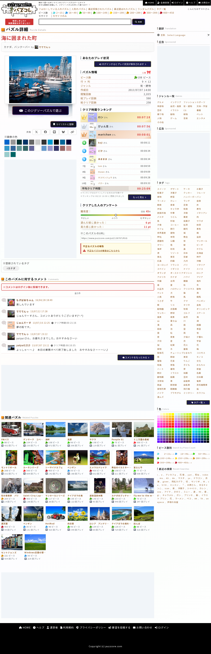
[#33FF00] (190, 429)
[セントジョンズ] (12, 542)
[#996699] (199, 421)
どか (100, 150)
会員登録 (164, 2)
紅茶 (186, 224)
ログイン (178, 2)
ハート (160, 368)
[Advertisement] (40, 182)
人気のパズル (79, 9)
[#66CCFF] (158, 432)
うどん (173, 216)
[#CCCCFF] (176, 417)
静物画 (160, 376)
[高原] (78, 429)
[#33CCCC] (179, 432)
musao (101, 171)
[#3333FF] (176, 439)
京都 (186, 256)
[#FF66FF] (158, 421)
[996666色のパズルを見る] (62, 148)
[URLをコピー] (72, 132)
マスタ (181, 478)
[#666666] (167, 437)
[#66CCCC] (161, 432)
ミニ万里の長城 (141, 439)
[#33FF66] (184, 429)
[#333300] (190, 439)
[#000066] (202, 442)
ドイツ (187, 268)
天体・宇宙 (202, 106)
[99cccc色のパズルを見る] (7, 154)
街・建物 (188, 106)
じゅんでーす (23, 322)
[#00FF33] (205, 429)
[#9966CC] (196, 421)
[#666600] (173, 437)
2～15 (59, 12)
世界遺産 (161, 232)
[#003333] (205, 439)
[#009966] (202, 434)
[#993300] (208, 424)
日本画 (200, 376)
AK (195, 498)
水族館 (173, 308)
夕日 (159, 340)
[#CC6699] (181, 421)
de (173, 478)
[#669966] (167, 434)
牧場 (186, 308)
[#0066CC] (196, 437)
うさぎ (160, 300)
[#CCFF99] (181, 414)
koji (100, 142)
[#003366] (202, 439)
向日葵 (71, 523)
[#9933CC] (196, 424)
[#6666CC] (161, 437)
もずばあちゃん (25, 300)
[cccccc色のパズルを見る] (37, 142)
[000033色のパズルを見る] (68, 142)
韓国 (186, 280)
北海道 (200, 252)
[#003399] (199, 439)
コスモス (201, 352)
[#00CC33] (205, 432)
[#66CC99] (164, 432)
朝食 (159, 204)
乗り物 (160, 114)
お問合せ (205, 2)
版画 (172, 376)
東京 (172, 256)
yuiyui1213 (23, 345)
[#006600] (208, 437)
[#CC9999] (181, 419)
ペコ (189, 498)
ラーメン (161, 200)
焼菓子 (187, 220)
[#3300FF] (176, 442)
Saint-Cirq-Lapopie (33, 495)
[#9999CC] (196, 419)
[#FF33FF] (158, 424)
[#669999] (164, 434)
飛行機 (187, 388)
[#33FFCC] (179, 429)
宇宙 (199, 340)
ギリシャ (188, 272)
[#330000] (190, 442)
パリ (186, 264)
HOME (150, 2)
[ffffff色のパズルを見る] (37, 148)
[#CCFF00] (190, 414)
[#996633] (205, 421)
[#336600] (190, 437)
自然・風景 (175, 106)
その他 (160, 122)
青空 (199, 328)
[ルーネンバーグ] (33, 457)
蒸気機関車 (202, 384)
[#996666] (202, 421)
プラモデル (175, 392)
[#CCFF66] (184, 414)
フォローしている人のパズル (54, 9)
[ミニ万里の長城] (144, 429)
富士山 (173, 320)
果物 (159, 196)
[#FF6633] (170, 421)
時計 (159, 372)
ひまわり (188, 352)
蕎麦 (186, 216)
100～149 (101, 12)
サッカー (161, 312)
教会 (186, 236)
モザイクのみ (60, 15)
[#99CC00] (208, 417)
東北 (159, 256)
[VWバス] (11, 429)
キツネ (187, 304)
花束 (172, 360)
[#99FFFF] (193, 414)
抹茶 (199, 224)
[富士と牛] (144, 457)
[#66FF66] (167, 429)
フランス (174, 264)
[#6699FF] (158, 434)
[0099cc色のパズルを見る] (50, 142)
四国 (172, 260)
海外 (199, 280)
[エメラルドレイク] (100, 457)
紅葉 (172, 344)
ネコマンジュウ (105, 177)
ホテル (200, 248)
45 (200, 491)
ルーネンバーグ (31, 467)
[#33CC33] (187, 432)
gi (158, 495)
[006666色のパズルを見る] (13, 154)
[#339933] (187, 434)
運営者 (53, 627)
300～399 (152, 12)
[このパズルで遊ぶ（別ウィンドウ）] (40, 86)
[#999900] (208, 419)
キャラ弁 (174, 208)
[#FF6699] (164, 421)
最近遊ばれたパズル (124, 9)
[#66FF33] (170, 429)
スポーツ (201, 102)
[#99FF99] (199, 414)
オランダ (161, 272)
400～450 (168, 12)
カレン (203, 488)
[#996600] (208, 421)
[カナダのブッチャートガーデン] (122, 485)
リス (172, 304)
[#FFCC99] (164, 417)
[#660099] (164, 442)
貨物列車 (161, 388)
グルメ (160, 102)
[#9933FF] (193, 424)
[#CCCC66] (184, 417)
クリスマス (189, 288)
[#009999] (199, 434)
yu (189, 478)
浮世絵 (160, 381)
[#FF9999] (164, 419)
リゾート (174, 252)
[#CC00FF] (176, 426)
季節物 (160, 106)
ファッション (190, 102)
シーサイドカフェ (54, 467)
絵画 (186, 372)
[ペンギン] (78, 457)
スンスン (174, 484)
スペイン (161, 268)
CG (185, 110)
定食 (186, 204)
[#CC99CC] (179, 419)
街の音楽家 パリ (10, 495)
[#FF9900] (173, 419)
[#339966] (184, 434)
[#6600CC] (161, 442)
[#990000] (208, 426)
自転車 (187, 384)
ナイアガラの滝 (75, 495)
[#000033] (205, 442)
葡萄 (159, 360)
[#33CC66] (184, 432)
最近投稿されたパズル (100, 9)
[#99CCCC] (196, 417)
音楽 (186, 118)
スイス (200, 268)
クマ (186, 300)
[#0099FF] (193, 434)
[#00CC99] (199, 432)
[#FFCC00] (173, 417)
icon (167, 488)
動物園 (160, 308)
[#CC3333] (187, 424)
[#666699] (164, 437)
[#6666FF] (158, 437)
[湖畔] (55, 429)
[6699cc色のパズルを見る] (44, 148)
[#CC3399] (181, 424)
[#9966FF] (193, 421)
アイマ (167, 491)
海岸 (159, 248)
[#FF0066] (167, 426)
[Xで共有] (37, 132)
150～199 (118, 12)
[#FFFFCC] (161, 414)
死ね (197, 474)
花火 (186, 344)
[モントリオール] (11, 457)
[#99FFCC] (196, 414)
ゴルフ (187, 312)
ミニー (187, 491)
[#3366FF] (176, 437)
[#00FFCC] (196, 429)
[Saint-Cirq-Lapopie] (33, 485)
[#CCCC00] (190, 417)
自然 (186, 316)
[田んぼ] (144, 513)
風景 (159, 316)
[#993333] (205, 424)
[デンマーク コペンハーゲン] (33, 429)
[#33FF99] (181, 429)
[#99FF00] (208, 414)
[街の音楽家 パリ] (11, 485)
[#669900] (173, 434)
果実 (186, 356)
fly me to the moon (144, 495)
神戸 (199, 256)
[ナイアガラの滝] (78, 485)
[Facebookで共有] (46, 132)
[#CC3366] (184, 424)
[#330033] (187, 442)
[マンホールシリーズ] (55, 485)
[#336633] (187, 437)
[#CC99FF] (176, 419)
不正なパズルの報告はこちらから (103, 250)
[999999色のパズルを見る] (13, 142)
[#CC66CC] (179, 421)
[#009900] (208, 434)
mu (161, 478)
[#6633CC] (161, 439)
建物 (172, 232)
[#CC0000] (190, 426)
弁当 (159, 208)
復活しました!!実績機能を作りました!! (19, 21)
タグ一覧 (161, 9)
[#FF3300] (173, 424)
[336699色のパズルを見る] (13, 148)
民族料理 (161, 212)
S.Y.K (164, 484)
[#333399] (181, 439)
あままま (102, 159)
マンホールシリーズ (55, 495)
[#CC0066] (184, 426)
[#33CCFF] (176, 432)
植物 (186, 114)
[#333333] (187, 439)
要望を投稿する (121, 627)
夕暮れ (200, 336)
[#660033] (170, 442)
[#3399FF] (176, 434)
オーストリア (176, 272)
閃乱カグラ (177, 481)
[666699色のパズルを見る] (31, 148)
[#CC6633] (187, 421)
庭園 (199, 324)
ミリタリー (189, 392)
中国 (159, 280)
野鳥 (172, 296)
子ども (187, 364)
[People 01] (122, 429)
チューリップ (177, 352)
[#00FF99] (199, 429)
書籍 (199, 110)
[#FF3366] (167, 424)
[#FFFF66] (167, 414)
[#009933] (205, 434)
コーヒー (174, 224)
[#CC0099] (181, 426)
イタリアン (202, 212)
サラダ (200, 220)
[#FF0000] (173, 426)
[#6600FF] (158, 442)
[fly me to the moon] (144, 485)
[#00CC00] (208, 432)
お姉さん (191, 484)
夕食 (159, 224)
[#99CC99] (199, 417)
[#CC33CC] (179, 424)
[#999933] (205, 419)
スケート (201, 312)
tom (100, 166)
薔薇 (186, 348)
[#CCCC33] (187, 417)
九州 (186, 260)
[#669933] (170, 434)
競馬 (199, 296)
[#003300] (208, 439)
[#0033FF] (193, 439)
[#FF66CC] (161, 421)
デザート (174, 188)
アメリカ (161, 276)
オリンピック (203, 308)
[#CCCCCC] (179, 417)
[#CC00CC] (179, 426)
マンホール (202, 240)
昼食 (199, 200)
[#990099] (199, 426)
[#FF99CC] (161, 419)
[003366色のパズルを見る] (25, 142)
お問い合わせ (144, 627)
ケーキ (187, 188)
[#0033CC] (196, 439)
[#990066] (202, 426)
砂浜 (172, 248)
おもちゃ (201, 364)
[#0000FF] (193, 442)
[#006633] (205, 437)
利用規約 (68, 627)
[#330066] (184, 442)
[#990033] (205, 426)
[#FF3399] (164, 424)
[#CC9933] (187, 419)
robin (205, 474)
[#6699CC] (161, 434)
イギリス (174, 268)
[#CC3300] (190, 424)
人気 (146, 72)
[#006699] (199, 437)
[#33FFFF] (176, 429)
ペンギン (72, 467)
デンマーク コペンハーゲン (33, 439)
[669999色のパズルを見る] (19, 148)
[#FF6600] (173, 421)
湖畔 (47, 439)
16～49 (73, 12)
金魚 (199, 304)
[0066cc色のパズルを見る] (7, 142)
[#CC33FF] (176, 424)
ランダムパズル (146, 9)
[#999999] (199, 419)
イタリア (201, 264)
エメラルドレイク (98, 467)
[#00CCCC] (196, 432)
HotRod (50, 523)
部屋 (199, 368)
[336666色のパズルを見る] (25, 148)
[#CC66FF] (176, 421)
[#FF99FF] (158, 419)
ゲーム (173, 118)
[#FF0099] (164, 426)
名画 (199, 372)
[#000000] (208, 442)
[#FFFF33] (170, 414)
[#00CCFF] (193, 432)
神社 (159, 236)
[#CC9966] (184, 419)
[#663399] (164, 439)
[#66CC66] (167, 432)
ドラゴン (198, 478)
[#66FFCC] (161, 429)
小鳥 (159, 296)
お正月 (160, 288)
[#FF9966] (167, 419)
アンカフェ (171, 474)
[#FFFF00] (173, 414)
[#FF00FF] (158, 426)
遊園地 (160, 240)
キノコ (200, 356)
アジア (200, 276)
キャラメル (167, 495)
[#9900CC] (196, 426)
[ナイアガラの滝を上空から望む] (122, 513)
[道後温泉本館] (100, 485)
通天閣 (4, 523)
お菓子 (200, 188)
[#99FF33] (205, 414)
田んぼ (137, 523)
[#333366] (184, 439)
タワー (160, 244)
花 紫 (182, 474)
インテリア (175, 102)
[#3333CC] (179, 439)
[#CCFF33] (187, 414)
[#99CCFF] (193, 417)
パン (199, 196)
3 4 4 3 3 (192, 488)
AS (167, 478)
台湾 (172, 280)
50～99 (87, 12)
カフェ (160, 228)
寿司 (199, 208)
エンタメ (201, 118)
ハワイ (187, 276)
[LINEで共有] (55, 132)
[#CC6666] (184, 421)
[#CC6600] (190, 421)
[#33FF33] (187, 429)
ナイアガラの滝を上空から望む (122, 523)
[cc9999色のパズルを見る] (68, 148)
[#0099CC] (196, 434)
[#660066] (167, 442)
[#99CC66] (202, 417)
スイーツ (161, 188)
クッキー (188, 192)
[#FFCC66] (167, 417)
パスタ (160, 216)
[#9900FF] (193, 426)
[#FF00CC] (161, 426)
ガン (179, 495)
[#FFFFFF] (158, 414)
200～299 (135, 12)
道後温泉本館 (96, 495)
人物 (159, 118)
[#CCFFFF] (176, 414)
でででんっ (22, 311)
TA (201, 498)
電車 (199, 381)
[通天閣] (11, 513)
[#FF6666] (167, 421)
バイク (160, 392)
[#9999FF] (193, 419)
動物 (172, 114)
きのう (177, 491)
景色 (199, 228)
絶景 (172, 316)
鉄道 (159, 384)
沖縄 (199, 260)
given (166, 481)
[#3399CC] (179, 434)
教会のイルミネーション (122, 467)
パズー (101, 183)
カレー (173, 200)
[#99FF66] (202, 414)
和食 (186, 208)
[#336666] (184, 437)
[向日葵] (78, 513)
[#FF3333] (170, 424)
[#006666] (202, 437)
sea (159, 491)
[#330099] (181, 442)
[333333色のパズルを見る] (44, 142)
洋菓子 (173, 192)
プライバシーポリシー (92, 627)
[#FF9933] (170, 419)
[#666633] (170, 437)
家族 (172, 364)
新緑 (172, 356)
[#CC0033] (187, 426)
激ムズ (160, 396)
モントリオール (9, 467)
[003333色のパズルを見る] (19, 142)
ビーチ (200, 244)
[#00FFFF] (193, 429)
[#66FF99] (164, 429)
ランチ (187, 200)
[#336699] (181, 437)
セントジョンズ (9, 552)
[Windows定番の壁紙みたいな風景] (35, 542)
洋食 (186, 212)
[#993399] (199, 424)
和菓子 (160, 192)
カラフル (201, 392)
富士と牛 (138, 467)
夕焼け (187, 336)
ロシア (200, 272)
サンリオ (195, 481)
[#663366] (167, 439)
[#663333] (170, 439)
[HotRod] (55, 513)
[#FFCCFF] (158, 417)
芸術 (159, 110)
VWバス (5, 439)
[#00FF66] (202, 429)
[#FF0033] (170, 426)
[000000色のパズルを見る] (56, 142)
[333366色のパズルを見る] (56, 148)
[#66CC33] (170, 432)
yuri (190, 474)
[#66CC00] (173, 432)
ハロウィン (175, 288)
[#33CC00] (190, 432)
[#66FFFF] (158, 429)
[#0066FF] (193, 437)
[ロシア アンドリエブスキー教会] (100, 513)
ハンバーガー (190, 196)
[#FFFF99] (164, 414)
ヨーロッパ (162, 264)
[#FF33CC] (161, 424)
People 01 (118, 439)
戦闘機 (173, 388)
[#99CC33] (205, 417)
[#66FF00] (173, 429)
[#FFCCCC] (161, 417)
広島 (159, 260)
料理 (172, 220)
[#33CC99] (181, 432)
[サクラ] (100, 429)
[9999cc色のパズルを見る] (50, 148)
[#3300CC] (179, 442)
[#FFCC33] (170, 417)
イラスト (174, 110)
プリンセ (188, 495)
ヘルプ (191, 2)
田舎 (159, 328)
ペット (200, 114)
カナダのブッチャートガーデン (122, 495)
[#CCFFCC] (179, 414)
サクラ (93, 439)
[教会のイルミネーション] (122, 457)
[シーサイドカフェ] (55, 457)
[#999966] (202, 419)
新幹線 (173, 384)
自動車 (187, 381)
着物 (172, 368)
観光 (186, 228)
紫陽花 (160, 352)
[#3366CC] (179, 437)
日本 (186, 252)
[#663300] (173, 439)
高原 (70, 439)
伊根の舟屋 (172, 502)
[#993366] (202, 424)
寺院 (172, 236)
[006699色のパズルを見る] (62, 142)
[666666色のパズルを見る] (31, 142)
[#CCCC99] (181, 417)
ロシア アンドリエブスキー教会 (100, 523)
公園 (172, 240)
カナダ (173, 276)
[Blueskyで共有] (63, 132)
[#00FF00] (208, 429)
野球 (172, 312)
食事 (172, 204)
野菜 (172, 196)
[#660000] (173, 442)
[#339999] (181, 434)
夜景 (172, 336)
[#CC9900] (190, 419)
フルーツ (201, 192)
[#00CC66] (202, 432)
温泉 (199, 236)
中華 (172, 212)
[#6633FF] (158, 439)
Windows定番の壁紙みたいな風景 (35, 552)
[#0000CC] (196, 442)
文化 (199, 360)
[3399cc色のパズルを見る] (7, 148)
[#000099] (199, 442)
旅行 (172, 228)
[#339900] (190, 434)
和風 (159, 364)
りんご (187, 360)
